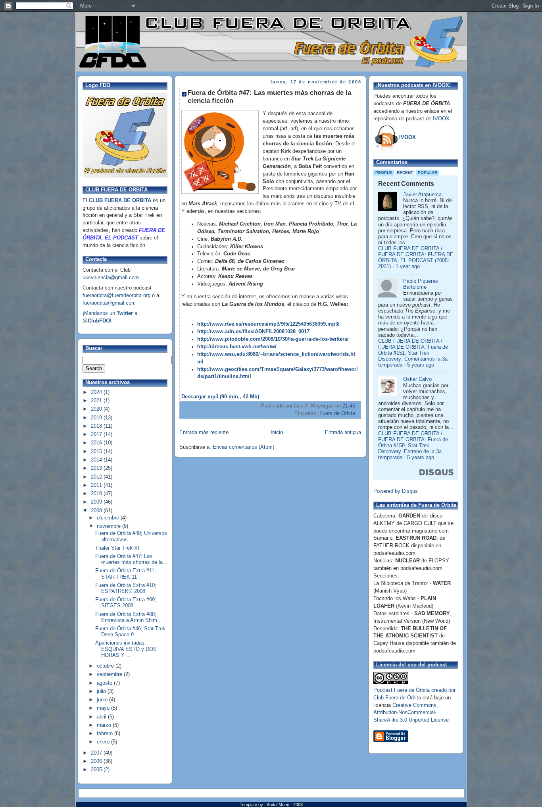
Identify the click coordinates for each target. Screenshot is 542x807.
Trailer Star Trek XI (117, 548)
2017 (97, 434)
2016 (97, 443)
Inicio (277, 432)
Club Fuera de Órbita (397, 698)
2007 (97, 753)
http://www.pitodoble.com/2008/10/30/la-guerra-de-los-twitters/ (273, 339)
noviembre (109, 526)
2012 (97, 477)
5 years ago (420, 365)
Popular (427, 172)
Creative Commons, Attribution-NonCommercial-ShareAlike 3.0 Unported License (411, 713)
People (383, 172)
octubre (106, 666)
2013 (97, 468)
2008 (97, 511)
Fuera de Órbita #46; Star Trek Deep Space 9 (130, 631)
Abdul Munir (278, 804)
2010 (97, 493)
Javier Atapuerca (422, 194)
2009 (97, 502)
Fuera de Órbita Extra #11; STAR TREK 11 (125, 573)
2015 (97, 451)
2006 (97, 761)
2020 (97, 409)
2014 (97, 460)
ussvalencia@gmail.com (111, 277)
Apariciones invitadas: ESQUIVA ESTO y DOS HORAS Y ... (126, 649)
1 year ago (408, 266)
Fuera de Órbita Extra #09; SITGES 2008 (125, 602)
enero (104, 742)
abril (102, 717)
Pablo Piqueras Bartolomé (420, 284)
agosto (105, 683)
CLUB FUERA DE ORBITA (120, 200)
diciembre (109, 518)
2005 (97, 769)
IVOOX (441, 119)
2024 (97, 392)
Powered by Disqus (395, 491)
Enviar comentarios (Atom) (243, 447)
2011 (97, 485)
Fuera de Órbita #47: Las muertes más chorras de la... (131, 559)
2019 (97, 418)
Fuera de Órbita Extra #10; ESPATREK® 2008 (125, 588)
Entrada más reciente (204, 432)
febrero (105, 733)
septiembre (110, 674)
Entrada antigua (343, 432)
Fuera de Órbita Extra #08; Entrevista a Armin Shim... (128, 617)
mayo (104, 708)
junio (103, 700)
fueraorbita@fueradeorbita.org (116, 295)
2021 (97, 401)
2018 (97, 426)
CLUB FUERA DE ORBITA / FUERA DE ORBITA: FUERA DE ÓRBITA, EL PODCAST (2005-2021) (416, 257)
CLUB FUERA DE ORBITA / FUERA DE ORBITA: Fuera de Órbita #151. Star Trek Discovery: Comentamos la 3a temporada (413, 353)
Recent (405, 172)
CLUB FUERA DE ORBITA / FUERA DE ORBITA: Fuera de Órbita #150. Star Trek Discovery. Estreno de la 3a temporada (413, 446)
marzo (105, 725)
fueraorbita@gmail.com (109, 303)
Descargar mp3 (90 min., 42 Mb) (220, 397)
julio (102, 691)
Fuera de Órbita (337, 413)
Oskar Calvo (417, 379)
